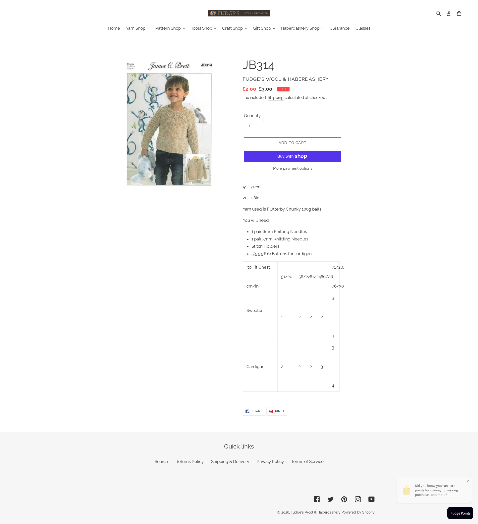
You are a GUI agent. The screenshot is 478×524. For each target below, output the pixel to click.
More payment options (292, 168)
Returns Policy (190, 461)
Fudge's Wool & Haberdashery (316, 512)
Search (161, 461)
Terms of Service (307, 461)
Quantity (252, 115)
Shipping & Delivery (230, 461)
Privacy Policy (270, 461)
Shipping (276, 97)
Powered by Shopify (358, 512)
